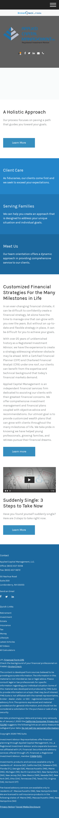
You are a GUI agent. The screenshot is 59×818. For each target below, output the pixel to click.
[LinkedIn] (34, 53)
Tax (1, 629)
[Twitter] (29, 53)
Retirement (5, 613)
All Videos (5, 646)
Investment (6, 617)
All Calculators (7, 650)
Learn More (19, 530)
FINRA (33, 756)
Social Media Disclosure (28, 806)
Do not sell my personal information (40, 728)
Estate (3, 621)
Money (3, 633)
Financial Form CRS (14, 660)
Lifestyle (4, 637)
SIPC (39, 756)
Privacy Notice (7, 806)
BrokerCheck (15, 666)
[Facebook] (25, 53)
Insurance (5, 625)
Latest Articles (7, 642)
